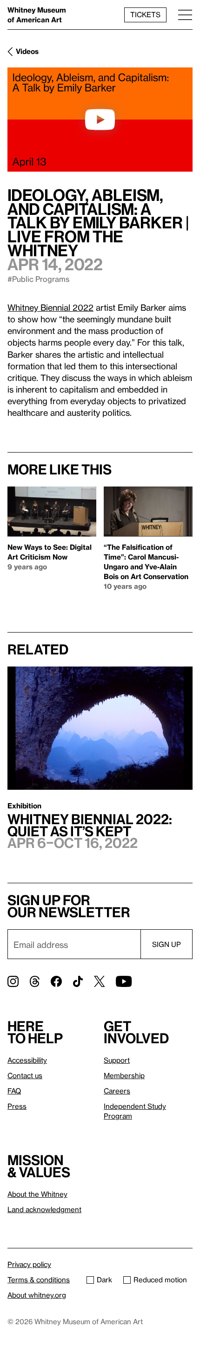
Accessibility (27, 1060)
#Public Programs (38, 278)
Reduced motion (160, 1279)
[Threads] (34, 981)
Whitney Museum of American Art (36, 15)
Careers (117, 1091)
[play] (100, 119)
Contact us (24, 1075)
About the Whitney (37, 1194)
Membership (124, 1075)
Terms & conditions (38, 1279)
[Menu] (185, 14)
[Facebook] (56, 981)
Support (117, 1060)
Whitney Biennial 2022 (50, 307)
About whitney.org (36, 1295)
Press (17, 1106)
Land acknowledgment (44, 1209)
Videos (27, 51)
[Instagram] (13, 981)
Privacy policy (29, 1264)
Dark (104, 1279)
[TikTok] (77, 981)
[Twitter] (99, 981)
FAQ (14, 1091)
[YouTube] (123, 981)
